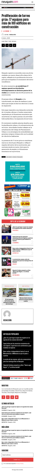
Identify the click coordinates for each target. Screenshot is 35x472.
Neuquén (20, 156)
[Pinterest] (10, 45)
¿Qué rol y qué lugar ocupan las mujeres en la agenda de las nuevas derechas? (22, 227)
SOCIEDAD (15, 230)
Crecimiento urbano (11, 156)
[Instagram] (8, 397)
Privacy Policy (19, 463)
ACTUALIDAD (16, 275)
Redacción (12, 34)
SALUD (14, 264)
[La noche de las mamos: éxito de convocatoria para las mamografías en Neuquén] (6, 261)
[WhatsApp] (14, 45)
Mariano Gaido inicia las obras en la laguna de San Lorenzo (25, 299)
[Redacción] (3, 35)
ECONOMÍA (15, 242)
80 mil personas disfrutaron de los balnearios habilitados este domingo (9, 302)
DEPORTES (15, 253)
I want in (16, 459)
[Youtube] (16, 397)
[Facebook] (3, 45)
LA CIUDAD (6, 31)
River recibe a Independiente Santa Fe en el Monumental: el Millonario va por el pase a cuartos (22, 250)
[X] (7, 45)
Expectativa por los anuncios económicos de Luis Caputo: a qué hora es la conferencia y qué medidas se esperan (22, 238)
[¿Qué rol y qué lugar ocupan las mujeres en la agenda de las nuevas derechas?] (6, 228)
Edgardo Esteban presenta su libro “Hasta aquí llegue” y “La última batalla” (21, 272)
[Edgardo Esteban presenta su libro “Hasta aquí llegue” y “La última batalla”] (6, 272)
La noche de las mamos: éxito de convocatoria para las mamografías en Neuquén (22, 261)
